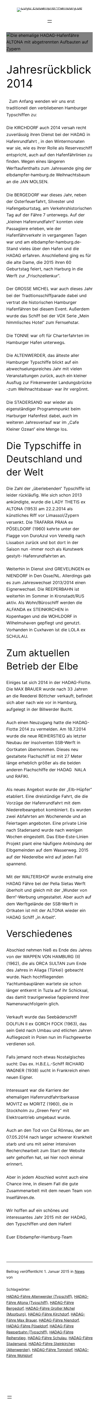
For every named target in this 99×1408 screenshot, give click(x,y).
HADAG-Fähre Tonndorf (52, 1349)
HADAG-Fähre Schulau (47, 1338)
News (79, 1271)
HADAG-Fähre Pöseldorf (27, 1326)
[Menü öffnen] (49, 21)
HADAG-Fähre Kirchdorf (48, 1314)
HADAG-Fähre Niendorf (59, 1320)
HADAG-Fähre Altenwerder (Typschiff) (39, 1296)
